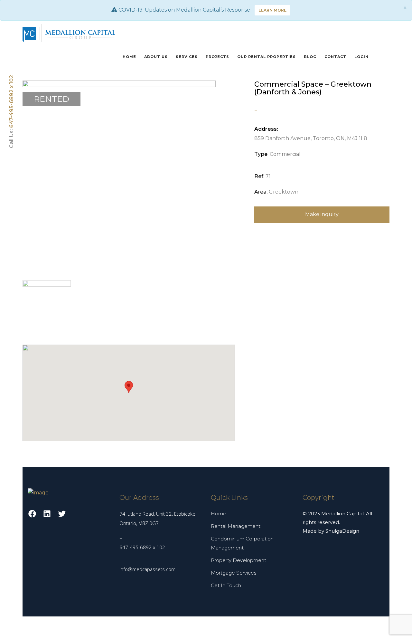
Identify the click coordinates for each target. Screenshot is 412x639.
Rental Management (235, 526)
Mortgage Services (233, 573)
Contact (335, 56)
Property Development (238, 560)
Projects (217, 56)
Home (129, 56)
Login (361, 56)
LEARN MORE (272, 10)
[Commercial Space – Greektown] (119, 177)
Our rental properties (266, 56)
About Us (156, 56)
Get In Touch (226, 585)
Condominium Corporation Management (242, 543)
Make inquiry (322, 214)
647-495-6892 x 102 (11, 102)
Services (187, 56)
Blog (310, 56)
